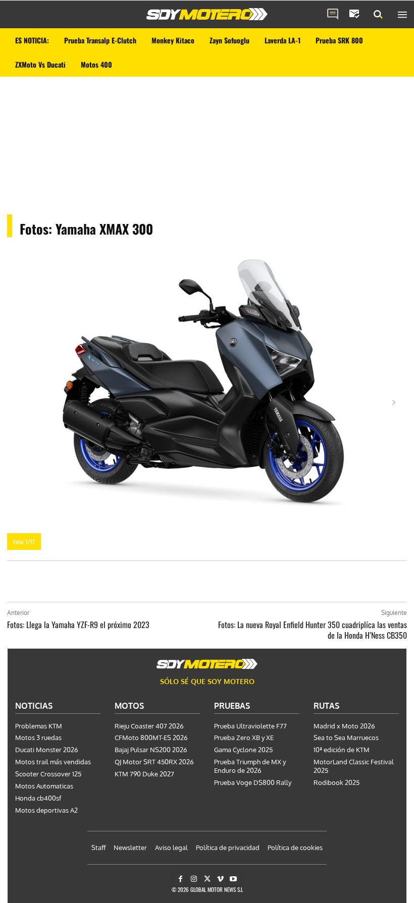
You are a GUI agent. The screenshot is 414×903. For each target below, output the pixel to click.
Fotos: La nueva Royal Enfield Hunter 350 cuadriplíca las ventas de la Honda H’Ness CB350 (312, 629)
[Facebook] (180, 879)
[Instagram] (193, 879)
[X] (206, 879)
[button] (378, 15)
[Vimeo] (220, 879)
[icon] (333, 15)
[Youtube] (233, 879)
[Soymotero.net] (207, 14)
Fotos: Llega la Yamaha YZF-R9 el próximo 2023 (78, 624)
